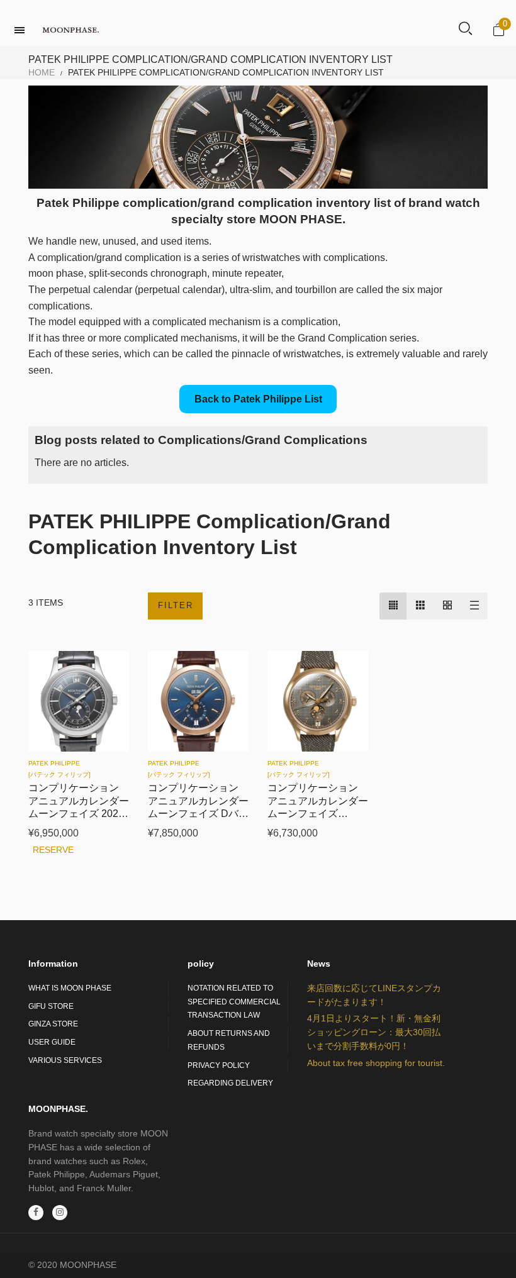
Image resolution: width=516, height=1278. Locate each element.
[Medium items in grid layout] (393, 606)
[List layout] (474, 606)
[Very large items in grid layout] (447, 606)
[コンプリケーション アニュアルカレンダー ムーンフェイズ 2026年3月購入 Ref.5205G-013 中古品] (78, 701)
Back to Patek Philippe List (258, 399)
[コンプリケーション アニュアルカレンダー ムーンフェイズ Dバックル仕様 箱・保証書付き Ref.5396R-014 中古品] (198, 701)
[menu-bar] (22, 30)
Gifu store (51, 1006)
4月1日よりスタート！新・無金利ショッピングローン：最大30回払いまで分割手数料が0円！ (373, 1031)
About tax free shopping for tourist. (376, 1063)
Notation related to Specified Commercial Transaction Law (234, 1002)
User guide (52, 1042)
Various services (65, 1060)
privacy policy (219, 1065)
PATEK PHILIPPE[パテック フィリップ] (59, 769)
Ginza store (53, 1024)
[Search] (465, 29)
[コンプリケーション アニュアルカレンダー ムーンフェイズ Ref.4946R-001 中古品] (317, 701)
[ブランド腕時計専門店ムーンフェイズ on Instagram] (59, 1212)
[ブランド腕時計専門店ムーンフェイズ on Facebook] (35, 1212)
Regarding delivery (230, 1083)
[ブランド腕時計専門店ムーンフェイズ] (70, 30)
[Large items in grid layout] (420, 606)
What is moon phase (69, 988)
